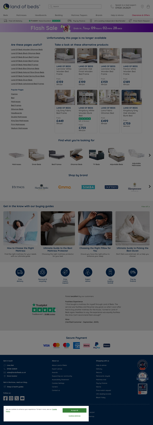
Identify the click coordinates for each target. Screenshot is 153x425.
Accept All (74, 410)
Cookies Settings (74, 416)
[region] (46, 413)
